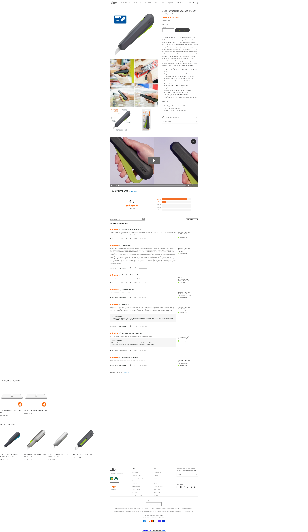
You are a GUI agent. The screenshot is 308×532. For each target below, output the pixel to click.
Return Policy (158, 489)
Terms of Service (146, 517)
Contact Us (157, 492)
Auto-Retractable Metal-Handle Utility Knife (35, 455)
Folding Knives (136, 486)
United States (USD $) (152, 504)
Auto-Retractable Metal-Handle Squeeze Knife (59, 455)
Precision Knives (136, 475)
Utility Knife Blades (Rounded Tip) (10, 411)
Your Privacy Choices (157, 530)
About (155, 481)
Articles (156, 495)
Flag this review (143, 238)
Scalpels (134, 492)
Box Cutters (135, 472)
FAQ (155, 478)
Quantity (164, 27)
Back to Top (126, 372)
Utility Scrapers (136, 489)
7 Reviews (176, 17)
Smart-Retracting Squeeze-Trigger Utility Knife (10, 455)
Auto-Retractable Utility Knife (83, 454)
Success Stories (158, 472)
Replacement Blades (137, 495)
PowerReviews (134, 191)
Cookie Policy (162, 517)
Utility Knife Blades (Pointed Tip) (35, 410)
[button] (155, 3)
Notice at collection (147, 530)
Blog (155, 483)
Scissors (134, 481)
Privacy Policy (154, 517)
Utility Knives (135, 483)
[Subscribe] (196, 475)
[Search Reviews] (143, 219)
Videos (156, 475)
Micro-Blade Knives (137, 478)
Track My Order (158, 486)
